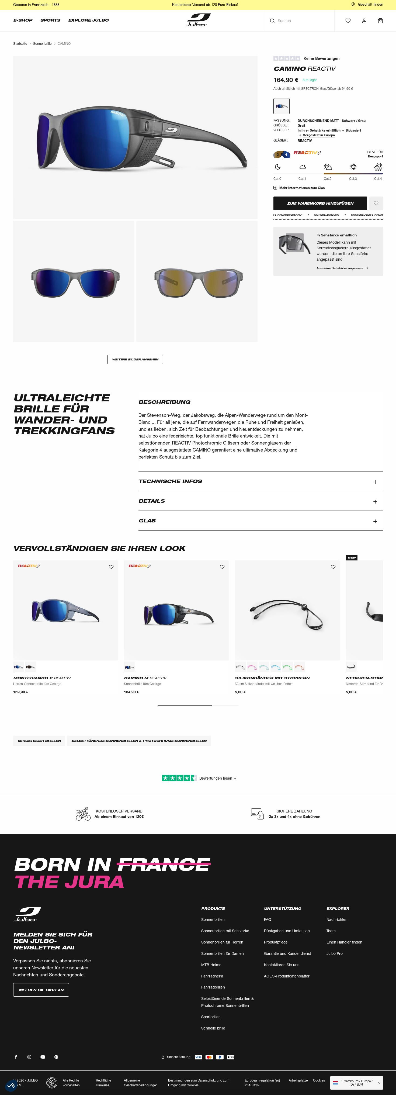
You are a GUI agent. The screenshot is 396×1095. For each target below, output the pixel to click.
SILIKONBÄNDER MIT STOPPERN (272, 678)
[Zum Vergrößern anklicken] (135, 137)
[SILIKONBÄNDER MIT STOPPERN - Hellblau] (264, 667)
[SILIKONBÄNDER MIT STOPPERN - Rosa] (252, 667)
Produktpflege (276, 942)
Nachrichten (337, 919)
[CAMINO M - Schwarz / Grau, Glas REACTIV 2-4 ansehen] (129, 667)
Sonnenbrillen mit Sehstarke (225, 930)
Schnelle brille (213, 1028)
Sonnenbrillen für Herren (222, 942)
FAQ (267, 919)
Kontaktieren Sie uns (281, 964)
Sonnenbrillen (213, 919)
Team (331, 930)
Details (151, 501)
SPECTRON (310, 89)
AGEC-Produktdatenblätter (287, 976)
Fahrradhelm (212, 976)
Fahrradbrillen (213, 987)
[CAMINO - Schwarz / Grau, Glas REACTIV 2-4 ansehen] (281, 106)
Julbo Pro (334, 953)
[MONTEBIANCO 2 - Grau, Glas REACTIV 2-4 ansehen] (18, 667)
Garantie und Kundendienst (287, 953)
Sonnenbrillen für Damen (222, 953)
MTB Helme (211, 964)
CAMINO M (145, 678)
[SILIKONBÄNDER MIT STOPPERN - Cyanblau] (275, 667)
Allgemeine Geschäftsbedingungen (141, 1082)
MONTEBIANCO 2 (41, 678)
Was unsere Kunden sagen (328, 58)
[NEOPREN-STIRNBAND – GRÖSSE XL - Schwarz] (351, 667)
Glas (146, 520)
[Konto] (364, 20)
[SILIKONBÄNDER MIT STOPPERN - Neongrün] (287, 667)
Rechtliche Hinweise (103, 1082)
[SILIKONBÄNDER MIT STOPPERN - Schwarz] (240, 667)
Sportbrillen (211, 1016)
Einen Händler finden (344, 942)
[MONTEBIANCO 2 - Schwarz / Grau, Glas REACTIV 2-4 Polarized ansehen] (30, 667)
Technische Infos (170, 481)
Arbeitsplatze (298, 1080)
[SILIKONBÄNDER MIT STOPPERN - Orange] (299, 667)
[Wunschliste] (348, 20)
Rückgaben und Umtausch (287, 930)
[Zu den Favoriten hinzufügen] (376, 203)
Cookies (319, 1080)
